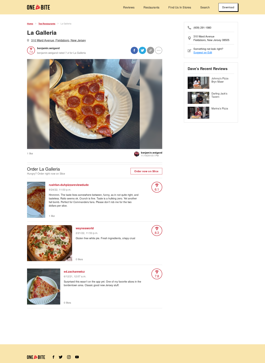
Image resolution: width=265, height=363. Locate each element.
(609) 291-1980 (202, 27)
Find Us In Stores (179, 7)
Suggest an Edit (202, 52)
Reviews (128, 7)
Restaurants (151, 7)
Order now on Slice (146, 171)
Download (228, 7)
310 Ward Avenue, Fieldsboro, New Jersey (58, 40)
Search (205, 7)
